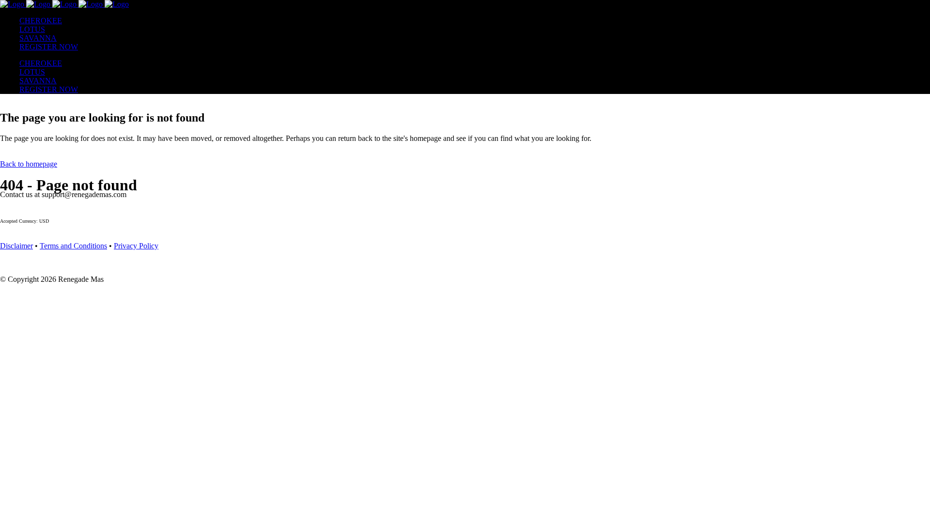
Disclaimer (16, 246)
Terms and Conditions (73, 246)
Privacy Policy (136, 246)
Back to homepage (28, 164)
